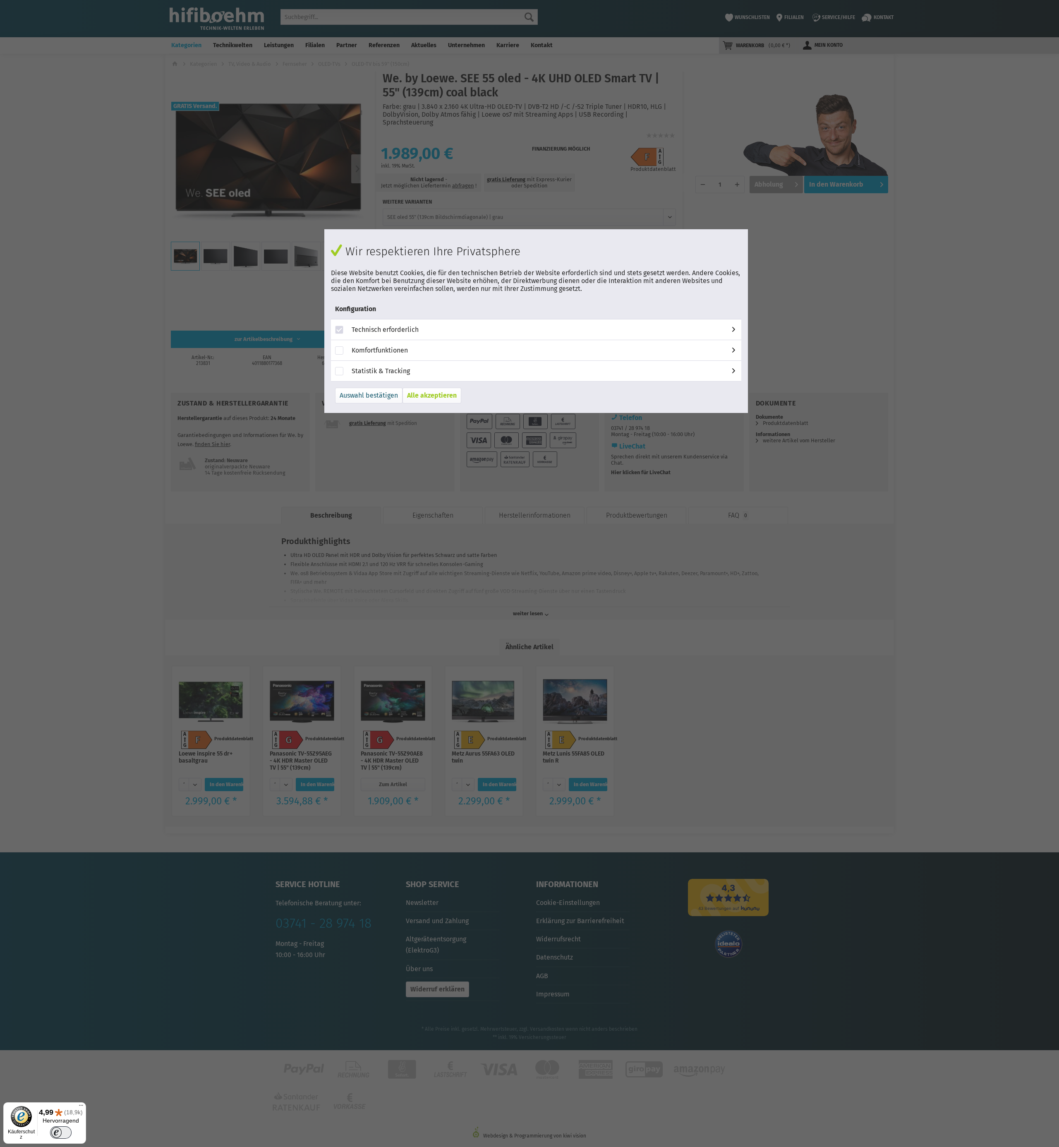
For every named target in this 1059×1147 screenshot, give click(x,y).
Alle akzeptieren (432, 395)
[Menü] (81, 1107)
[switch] (60, 1132)
